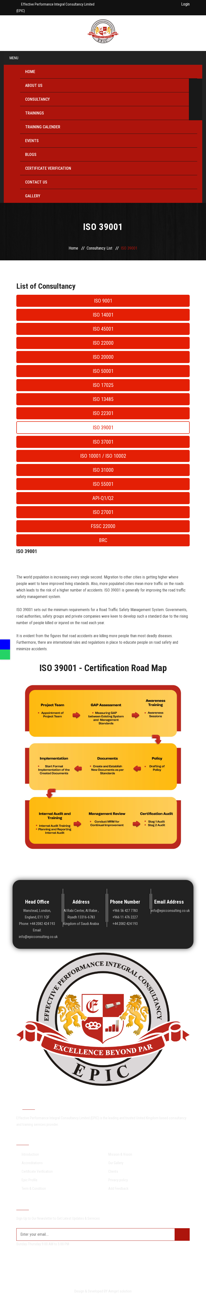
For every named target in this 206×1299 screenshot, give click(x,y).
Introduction (30, 1154)
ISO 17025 (103, 385)
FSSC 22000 (103, 526)
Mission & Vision (120, 1154)
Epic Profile (29, 1180)
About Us (33, 85)
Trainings (34, 113)
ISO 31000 (103, 470)
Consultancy (37, 99)
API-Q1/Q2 (103, 498)
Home (30, 71)
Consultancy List (99, 248)
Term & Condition (34, 1189)
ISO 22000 (103, 343)
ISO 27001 (103, 512)
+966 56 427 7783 (125, 910)
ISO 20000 (103, 357)
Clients (113, 1171)
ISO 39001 (103, 428)
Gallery (32, 196)
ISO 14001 (103, 315)
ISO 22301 (103, 413)
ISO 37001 (103, 442)
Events (32, 140)
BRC (103, 540)
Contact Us (36, 182)
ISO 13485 (103, 399)
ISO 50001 (103, 371)
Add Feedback (118, 1189)
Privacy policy (118, 1180)
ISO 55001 (103, 484)
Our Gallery (115, 1163)
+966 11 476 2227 (125, 917)
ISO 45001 (103, 329)
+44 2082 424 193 (125, 923)
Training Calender (42, 127)
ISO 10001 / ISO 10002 (103, 456)
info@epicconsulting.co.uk (169, 910)
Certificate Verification (48, 168)
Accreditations (32, 1163)
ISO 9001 (103, 301)
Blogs (30, 154)
